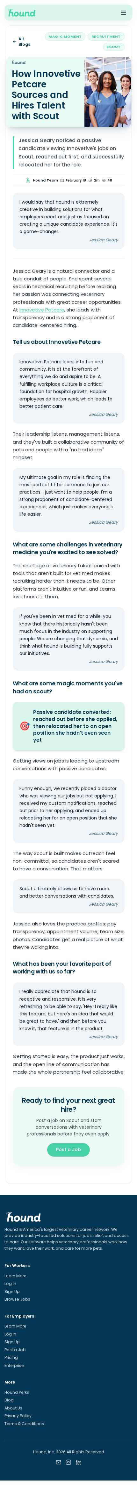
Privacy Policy (18, 1415)
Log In (10, 1283)
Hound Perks (16, 1392)
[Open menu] (123, 12)
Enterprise (14, 1365)
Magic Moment (65, 36)
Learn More (15, 1276)
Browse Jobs (17, 1299)
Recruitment (106, 36)
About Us (13, 1408)
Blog (9, 1400)
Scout (113, 46)
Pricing (11, 1357)
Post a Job (68, 1149)
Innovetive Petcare (41, 309)
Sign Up (12, 1291)
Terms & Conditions (24, 1423)
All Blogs (24, 41)
